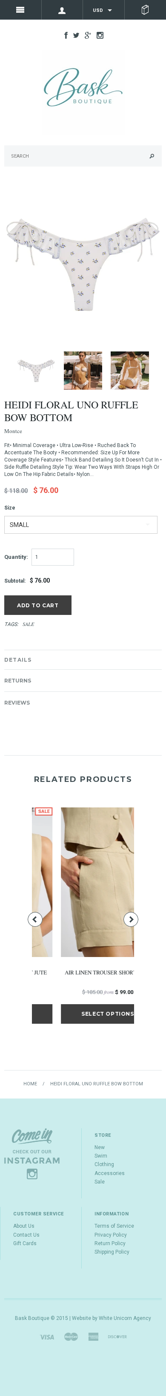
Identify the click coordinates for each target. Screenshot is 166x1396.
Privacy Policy (110, 1235)
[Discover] (117, 1336)
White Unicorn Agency (125, 1318)
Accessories (109, 1173)
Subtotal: (15, 581)
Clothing (104, 1164)
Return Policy (110, 1243)
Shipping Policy (111, 1252)
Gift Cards (25, 1243)
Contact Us (26, 1235)
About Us (23, 1226)
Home (30, 1084)
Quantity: (16, 557)
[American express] (93, 1336)
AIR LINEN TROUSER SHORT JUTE (84, 972)
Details (17, 660)
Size (9, 508)
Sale (99, 1182)
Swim (100, 1156)
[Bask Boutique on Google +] (85, 35)
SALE (28, 623)
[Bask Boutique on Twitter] (74, 35)
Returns (17, 680)
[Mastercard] (71, 1336)
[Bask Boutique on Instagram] (97, 35)
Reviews (17, 702)
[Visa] (47, 1336)
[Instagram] (32, 1153)
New (99, 1147)
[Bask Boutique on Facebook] (64, 35)
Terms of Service (114, 1226)
